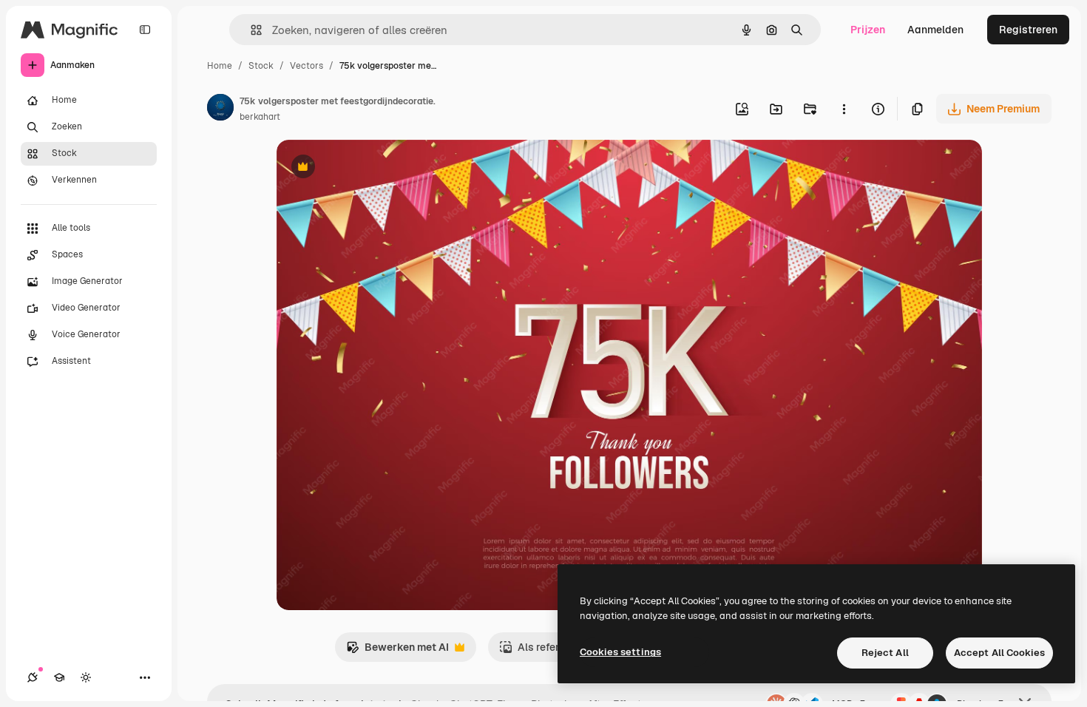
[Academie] (59, 677)
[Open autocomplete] (250, 29)
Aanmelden (935, 29)
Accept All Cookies (999, 652)
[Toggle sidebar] (145, 29)
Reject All (885, 652)
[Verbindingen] (32, 677)
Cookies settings (620, 652)
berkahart (260, 117)
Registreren (1028, 29)
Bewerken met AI (397, 651)
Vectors (306, 66)
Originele (374, 168)
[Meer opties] (844, 109)
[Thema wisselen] (86, 677)
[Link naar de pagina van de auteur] (220, 109)
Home (219, 66)
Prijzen (867, 29)
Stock (261, 66)
